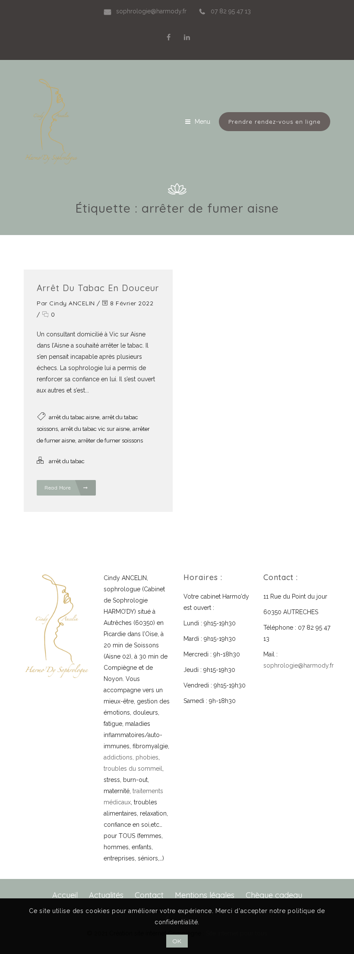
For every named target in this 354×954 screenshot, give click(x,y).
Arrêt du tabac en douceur (98, 287)
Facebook (169, 37)
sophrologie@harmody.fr (298, 665)
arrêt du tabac (67, 461)
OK (177, 941)
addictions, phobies (131, 757)
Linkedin (187, 37)
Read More (58, 488)
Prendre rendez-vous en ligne (274, 121)
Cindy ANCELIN (72, 303)
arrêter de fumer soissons (110, 440)
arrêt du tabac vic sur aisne (95, 429)
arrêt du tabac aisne (74, 417)
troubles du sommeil (133, 768)
